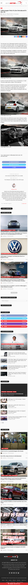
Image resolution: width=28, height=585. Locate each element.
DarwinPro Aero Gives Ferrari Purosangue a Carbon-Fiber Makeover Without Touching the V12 (17, 373)
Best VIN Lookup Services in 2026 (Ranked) (12, 393)
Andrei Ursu (4, 14)
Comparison (4, 391)
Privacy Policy (12, 582)
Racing (14, 230)
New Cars (8, 276)
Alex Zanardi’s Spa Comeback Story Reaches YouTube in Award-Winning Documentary (12, 346)
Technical (6, 498)
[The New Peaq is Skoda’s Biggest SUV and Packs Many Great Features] (4, 418)
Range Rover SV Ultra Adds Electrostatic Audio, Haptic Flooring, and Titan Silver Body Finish (17, 354)
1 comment (16, 14)
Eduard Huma (4, 453)
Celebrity (7, 344)
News (5, 230)
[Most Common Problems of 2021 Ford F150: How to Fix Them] (14, 492)
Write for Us (23, 580)
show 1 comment (6, 208)
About (3, 580)
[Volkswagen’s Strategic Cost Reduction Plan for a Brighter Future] (14, 246)
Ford (2, 498)
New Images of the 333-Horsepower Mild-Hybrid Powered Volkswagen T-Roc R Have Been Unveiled (13, 280)
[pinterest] (14, 321)
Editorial (14, 580)
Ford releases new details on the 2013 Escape (14, 179)
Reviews (14, 391)
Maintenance (14, 475)
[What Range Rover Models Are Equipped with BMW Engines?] (4, 412)
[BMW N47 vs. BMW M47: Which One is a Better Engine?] (14, 515)
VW (1, 8)
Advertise (18, 580)
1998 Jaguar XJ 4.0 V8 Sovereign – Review (16, 399)
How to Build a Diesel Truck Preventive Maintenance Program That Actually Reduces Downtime (13, 479)
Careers (10, 580)
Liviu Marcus (4, 236)
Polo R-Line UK (6, 155)
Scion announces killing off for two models (14, 175)
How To (10, 475)
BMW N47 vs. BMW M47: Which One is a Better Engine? (14, 524)
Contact (7, 582)
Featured (15, 344)
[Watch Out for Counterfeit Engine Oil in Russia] (14, 441)
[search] (26, 3)
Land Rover (4, 543)
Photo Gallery (9, 230)
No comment (10, 236)
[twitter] (14, 318)
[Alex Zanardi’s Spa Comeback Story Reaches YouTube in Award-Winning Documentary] (14, 342)
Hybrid (5, 276)
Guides (6, 475)
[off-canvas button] (1, 3)
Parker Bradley (5, 348)
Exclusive (11, 344)
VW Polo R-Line (4, 156)
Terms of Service (20, 582)
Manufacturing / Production (9, 253)
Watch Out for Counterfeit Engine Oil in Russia (12, 451)
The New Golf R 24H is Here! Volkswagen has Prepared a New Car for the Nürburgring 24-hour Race (14, 233)
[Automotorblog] (14, 2)
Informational (9, 391)
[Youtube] (14, 326)
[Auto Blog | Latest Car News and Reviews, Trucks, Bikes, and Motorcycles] (11, 556)
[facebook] (14, 315)
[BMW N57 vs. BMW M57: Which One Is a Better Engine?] (4, 406)
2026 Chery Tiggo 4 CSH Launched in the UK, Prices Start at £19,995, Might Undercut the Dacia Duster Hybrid (17, 360)
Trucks (3, 475)
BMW (2, 522)
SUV (21, 276)
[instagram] (14, 324)
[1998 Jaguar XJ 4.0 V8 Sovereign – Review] (4, 401)
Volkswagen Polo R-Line (15, 155)
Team (7, 580)
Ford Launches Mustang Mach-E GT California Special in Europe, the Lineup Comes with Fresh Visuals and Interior (17, 367)
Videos (24, 276)
